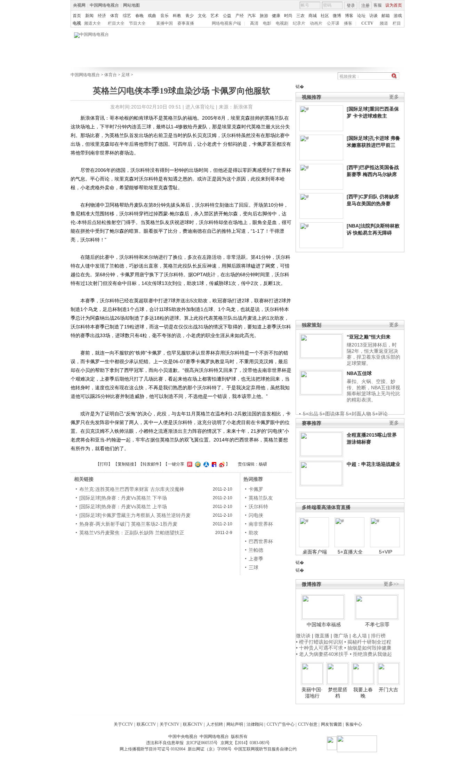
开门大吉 (388, 689)
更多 (394, 97)
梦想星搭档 (337, 693)
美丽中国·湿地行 (312, 693)
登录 (351, 5)
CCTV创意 (307, 724)
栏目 (397, 23)
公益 (227, 15)
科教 (177, 15)
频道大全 (92, 23)
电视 (77, 23)
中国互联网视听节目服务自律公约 (265, 749)
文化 (202, 15)
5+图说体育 (332, 413)
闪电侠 (256, 515)
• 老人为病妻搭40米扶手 (322, 654)
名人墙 (359, 635)
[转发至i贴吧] (213, 464)
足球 (125, 74)
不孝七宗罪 (377, 624)
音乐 (164, 15)
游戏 (398, 15)
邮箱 (385, 15)
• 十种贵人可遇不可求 (320, 648)
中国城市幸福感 (324, 624)
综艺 (127, 15)
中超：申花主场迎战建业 (373, 464)
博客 (349, 15)
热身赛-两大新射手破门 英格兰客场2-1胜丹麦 (128, 524)
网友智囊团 (331, 724)
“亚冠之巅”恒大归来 (369, 337)
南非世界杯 (261, 524)
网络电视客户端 (226, 23)
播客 (348, 23)
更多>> (391, 584)
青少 (189, 15)
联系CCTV (146, 724)
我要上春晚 (363, 693)
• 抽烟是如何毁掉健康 (367, 648)
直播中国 (164, 23)
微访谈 (303, 635)
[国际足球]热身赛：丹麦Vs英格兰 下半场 (123, 498)
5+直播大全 (350, 552)
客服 (377, 5)
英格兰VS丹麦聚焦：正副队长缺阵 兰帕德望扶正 (131, 532)
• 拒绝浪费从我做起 (371, 654)
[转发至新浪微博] (221, 464)
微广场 (340, 635)
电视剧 (282, 23)
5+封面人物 (358, 413)
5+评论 (380, 413)
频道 (384, 23)
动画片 (316, 23)
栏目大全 (116, 23)
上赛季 (256, 559)
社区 (325, 15)
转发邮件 (151, 464)
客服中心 (353, 724)
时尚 (288, 15)
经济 (102, 15)
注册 (365, 5)
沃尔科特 (258, 506)
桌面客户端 (315, 552)
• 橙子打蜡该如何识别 (319, 642)
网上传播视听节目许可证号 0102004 (152, 749)
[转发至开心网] (188, 464)
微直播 (322, 635)
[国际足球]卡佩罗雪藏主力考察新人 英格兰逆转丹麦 (135, 515)
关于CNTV (169, 724)
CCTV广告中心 (281, 724)
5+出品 (310, 413)
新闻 (89, 15)
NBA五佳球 (359, 373)
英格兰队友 (261, 498)
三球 (253, 567)
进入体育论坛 (200, 107)
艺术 (214, 15)
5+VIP (385, 552)
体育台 (110, 74)
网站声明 (234, 724)
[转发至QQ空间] (197, 464)
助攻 (253, 532)
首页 (77, 15)
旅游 (264, 15)
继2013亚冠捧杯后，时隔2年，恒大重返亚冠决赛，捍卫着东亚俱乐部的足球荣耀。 (373, 354)
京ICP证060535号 (202, 742)
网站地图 (131, 5)
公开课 (333, 23)
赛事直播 (185, 23)
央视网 (79, 5)
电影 (267, 23)
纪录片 (299, 23)
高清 (254, 23)
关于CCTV (123, 724)
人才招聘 (214, 724)
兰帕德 (256, 550)
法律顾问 (255, 724)
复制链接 (126, 464)
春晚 (139, 15)
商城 (312, 15)
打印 (104, 464)
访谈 (373, 15)
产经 (239, 15)
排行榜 (378, 635)
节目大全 (137, 23)
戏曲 (152, 15)
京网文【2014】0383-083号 (245, 742)
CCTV (367, 23)
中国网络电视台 (104, 5)
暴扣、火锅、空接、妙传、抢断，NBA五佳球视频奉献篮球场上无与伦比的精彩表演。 (373, 391)
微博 (337, 15)
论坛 (361, 15)
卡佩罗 (256, 489)
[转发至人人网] (205, 464)
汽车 (252, 15)
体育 (114, 15)
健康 (276, 15)
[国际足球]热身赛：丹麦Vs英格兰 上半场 (123, 506)
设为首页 (393, 5)
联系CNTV (193, 724)
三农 (300, 15)
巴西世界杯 (261, 541)
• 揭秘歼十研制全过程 (367, 642)
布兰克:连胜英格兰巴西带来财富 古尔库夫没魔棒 (131, 489)
